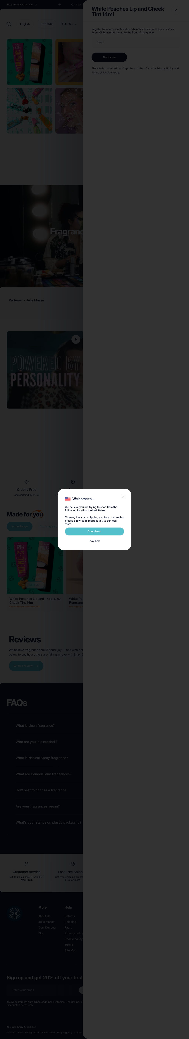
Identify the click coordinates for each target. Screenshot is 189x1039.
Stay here (94, 540)
